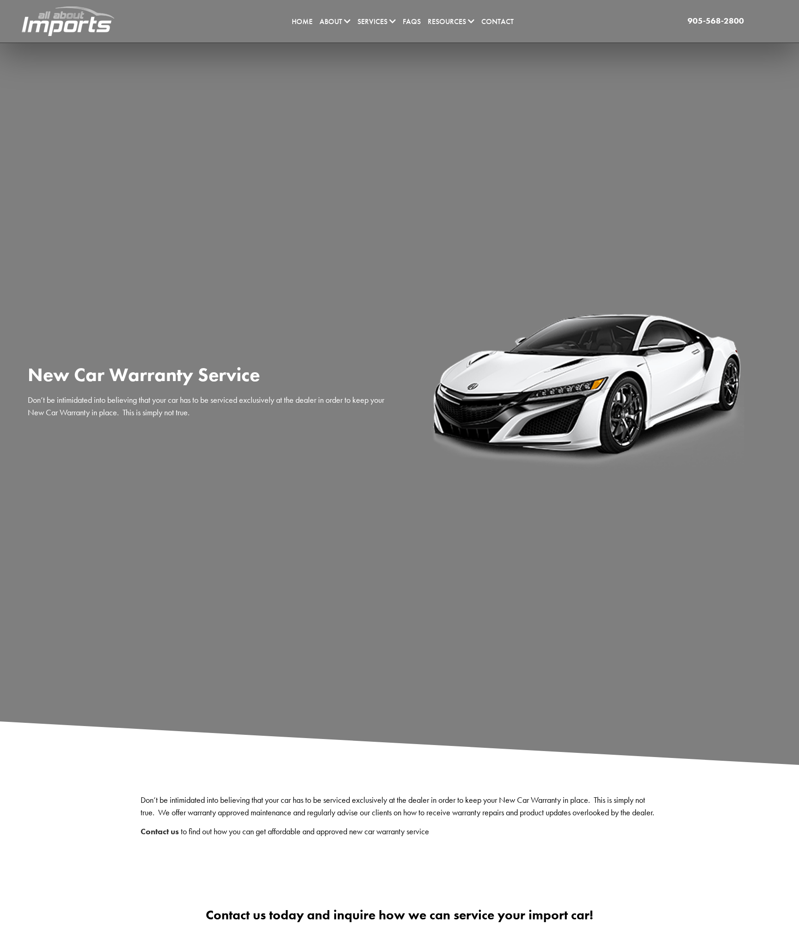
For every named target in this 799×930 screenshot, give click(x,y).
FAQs (412, 21)
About (332, 21)
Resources (448, 21)
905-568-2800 (715, 20)
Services (373, 21)
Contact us (160, 831)
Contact (497, 21)
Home (302, 21)
